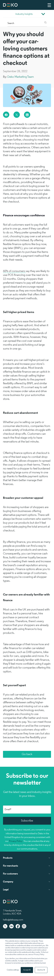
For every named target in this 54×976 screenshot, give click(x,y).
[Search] (45, 22)
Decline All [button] (41, 970)
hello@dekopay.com (13, 920)
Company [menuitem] (8, 882)
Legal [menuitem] (6, 890)
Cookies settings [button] (13, 970)
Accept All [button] (26, 970)
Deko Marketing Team (20, 76)
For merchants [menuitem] (10, 866)
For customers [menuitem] (10, 874)
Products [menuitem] (7, 858)
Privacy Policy (15, 841)
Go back (27, 754)
